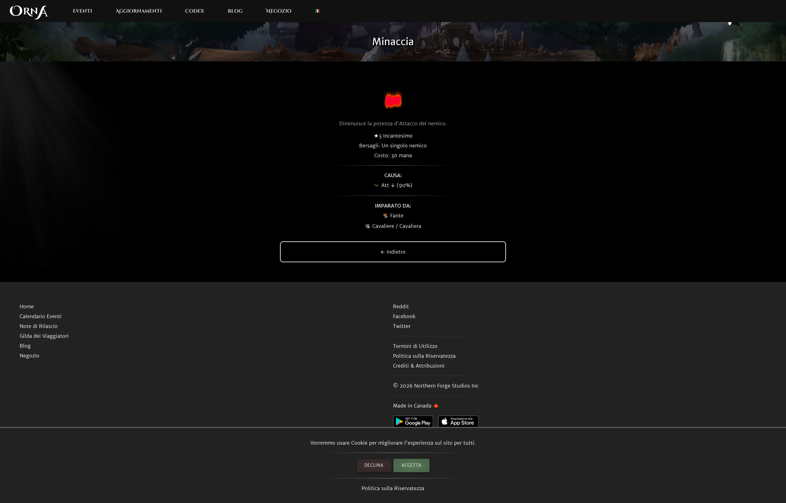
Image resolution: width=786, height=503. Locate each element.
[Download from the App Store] (460, 423)
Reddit (401, 306)
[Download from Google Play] (415, 423)
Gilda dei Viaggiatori (44, 336)
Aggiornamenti (139, 11)
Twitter (402, 326)
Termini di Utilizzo (415, 346)
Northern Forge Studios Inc (446, 386)
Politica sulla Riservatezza (393, 488)
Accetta (412, 465)
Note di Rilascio (39, 326)
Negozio (278, 11)
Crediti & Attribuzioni (419, 366)
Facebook (404, 316)
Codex (194, 11)
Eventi (82, 11)
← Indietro (393, 252)
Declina (373, 465)
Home (27, 306)
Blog (235, 11)
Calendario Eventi (41, 316)
